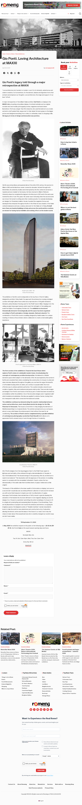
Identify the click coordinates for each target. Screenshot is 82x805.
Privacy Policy (50, 775)
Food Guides (64, 204)
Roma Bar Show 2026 (68, 164)
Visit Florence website (36, 788)
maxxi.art (28, 545)
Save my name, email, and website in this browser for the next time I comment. (26, 601)
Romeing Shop (69, 784)
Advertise (32, 784)
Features (63, 138)
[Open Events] (14, 13)
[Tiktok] (51, 709)
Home (3, 54)
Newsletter (41, 784)
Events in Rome (10, 54)
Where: (62, 77)
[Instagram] (44, 709)
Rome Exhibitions (20, 54)
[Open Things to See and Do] (28, 13)
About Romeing (22, 784)
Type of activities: (65, 83)
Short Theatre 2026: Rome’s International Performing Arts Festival (69, 186)
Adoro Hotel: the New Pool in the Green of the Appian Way (69, 231)
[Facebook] (31, 709)
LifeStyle (63, 225)
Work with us (59, 784)
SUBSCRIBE (41, 770)
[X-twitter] (34, 709)
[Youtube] (47, 709)
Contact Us (11, 784)
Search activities (68, 89)
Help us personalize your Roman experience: (30, 742)
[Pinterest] (41, 709)
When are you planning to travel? (30, 754)
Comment (7, 565)
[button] (4, 73)
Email (6, 593)
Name (6, 586)
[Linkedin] (37, 709)
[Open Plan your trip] (8, 13)
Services (50, 784)
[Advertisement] (70, 109)
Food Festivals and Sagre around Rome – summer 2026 (70, 651)
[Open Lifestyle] (55, 13)
